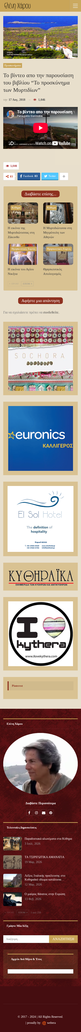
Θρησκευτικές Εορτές (24, 248)
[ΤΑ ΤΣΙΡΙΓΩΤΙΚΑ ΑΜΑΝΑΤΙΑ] (12, 862)
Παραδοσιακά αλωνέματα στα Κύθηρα (48, 838)
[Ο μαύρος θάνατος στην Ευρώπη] (12, 899)
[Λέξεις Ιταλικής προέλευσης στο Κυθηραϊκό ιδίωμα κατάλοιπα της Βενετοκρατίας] (12, 881)
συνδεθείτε (51, 312)
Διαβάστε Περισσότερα (40, 803)
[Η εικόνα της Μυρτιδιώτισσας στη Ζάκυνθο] (23, 213)
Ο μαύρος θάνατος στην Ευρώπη (45, 894)
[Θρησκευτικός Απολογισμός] (58, 254)
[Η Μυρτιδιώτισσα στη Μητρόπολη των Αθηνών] (58, 213)
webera (51, 1022)
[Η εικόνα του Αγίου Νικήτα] (23, 254)
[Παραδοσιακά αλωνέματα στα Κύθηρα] (12, 844)
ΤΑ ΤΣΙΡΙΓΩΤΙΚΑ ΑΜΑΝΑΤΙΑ (44, 857)
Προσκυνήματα (12, 65)
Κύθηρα (16, 207)
